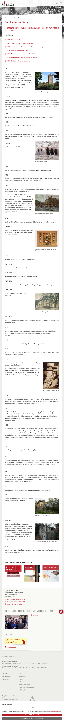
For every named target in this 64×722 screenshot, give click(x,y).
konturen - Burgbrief (50, 568)
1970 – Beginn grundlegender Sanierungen (18, 61)
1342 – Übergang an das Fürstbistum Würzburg (20, 43)
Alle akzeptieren (32, 715)
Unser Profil (29, 568)
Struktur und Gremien (10, 569)
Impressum (23, 682)
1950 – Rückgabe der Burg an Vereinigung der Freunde (22, 57)
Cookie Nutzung (55, 711)
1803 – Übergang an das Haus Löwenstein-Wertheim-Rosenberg (25, 47)
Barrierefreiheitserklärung (27, 687)
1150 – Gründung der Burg (14, 40)
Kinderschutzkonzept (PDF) (14, 604)
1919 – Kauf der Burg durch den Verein (17, 50)
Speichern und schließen (32, 718)
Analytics (32, 708)
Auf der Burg (14, 18)
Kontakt (22, 679)
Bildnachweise (24, 690)
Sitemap (22, 676)
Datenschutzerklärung (26, 684)
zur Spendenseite (11, 647)
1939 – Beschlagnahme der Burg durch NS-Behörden (21, 54)
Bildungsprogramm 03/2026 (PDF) (16, 602)
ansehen (35, 615)
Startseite (7, 18)
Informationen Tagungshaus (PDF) (16, 599)
